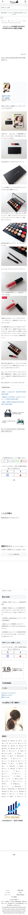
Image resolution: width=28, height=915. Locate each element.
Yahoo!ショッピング (6, 695)
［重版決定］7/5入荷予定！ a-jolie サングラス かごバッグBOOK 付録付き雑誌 (13, 398)
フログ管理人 (14, 897)
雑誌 (4, 431)
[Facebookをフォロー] (20, 471)
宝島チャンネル (5, 697)
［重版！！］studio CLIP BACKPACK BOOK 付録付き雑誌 (13, 393)
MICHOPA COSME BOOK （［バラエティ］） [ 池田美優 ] (6, 97)
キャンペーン (7, 894)
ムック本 (4, 429)
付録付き (14, 429)
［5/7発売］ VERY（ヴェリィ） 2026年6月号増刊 (13, 603)
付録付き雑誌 (21, 429)
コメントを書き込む (14, 554)
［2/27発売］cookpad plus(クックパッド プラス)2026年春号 (13, 619)
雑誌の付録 (9, 431)
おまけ (20, 892)
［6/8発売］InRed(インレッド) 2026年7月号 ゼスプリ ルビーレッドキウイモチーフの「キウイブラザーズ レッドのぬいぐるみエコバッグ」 (13, 611)
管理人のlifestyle (20, 894)
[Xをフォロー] (7, 471)
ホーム (7, 890)
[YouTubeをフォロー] (20, 475)
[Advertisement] (14, 41)
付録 (10, 429)
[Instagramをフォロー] (7, 475)
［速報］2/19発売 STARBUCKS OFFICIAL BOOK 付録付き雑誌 (12, 403)
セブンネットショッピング (8, 692)
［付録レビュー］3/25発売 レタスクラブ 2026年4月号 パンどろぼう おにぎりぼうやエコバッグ (13, 626)
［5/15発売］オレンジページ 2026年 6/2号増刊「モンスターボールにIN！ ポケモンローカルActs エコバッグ (13, 634)
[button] (26, 6)
